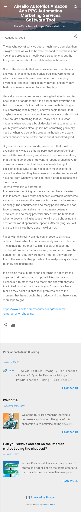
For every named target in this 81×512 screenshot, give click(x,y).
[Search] (75, 7)
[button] (75, 37)
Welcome (10, 400)
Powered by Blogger (43, 497)
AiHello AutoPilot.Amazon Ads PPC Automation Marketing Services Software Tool (40, 13)
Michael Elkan (48, 505)
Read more (70, 388)
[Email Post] (13, 326)
